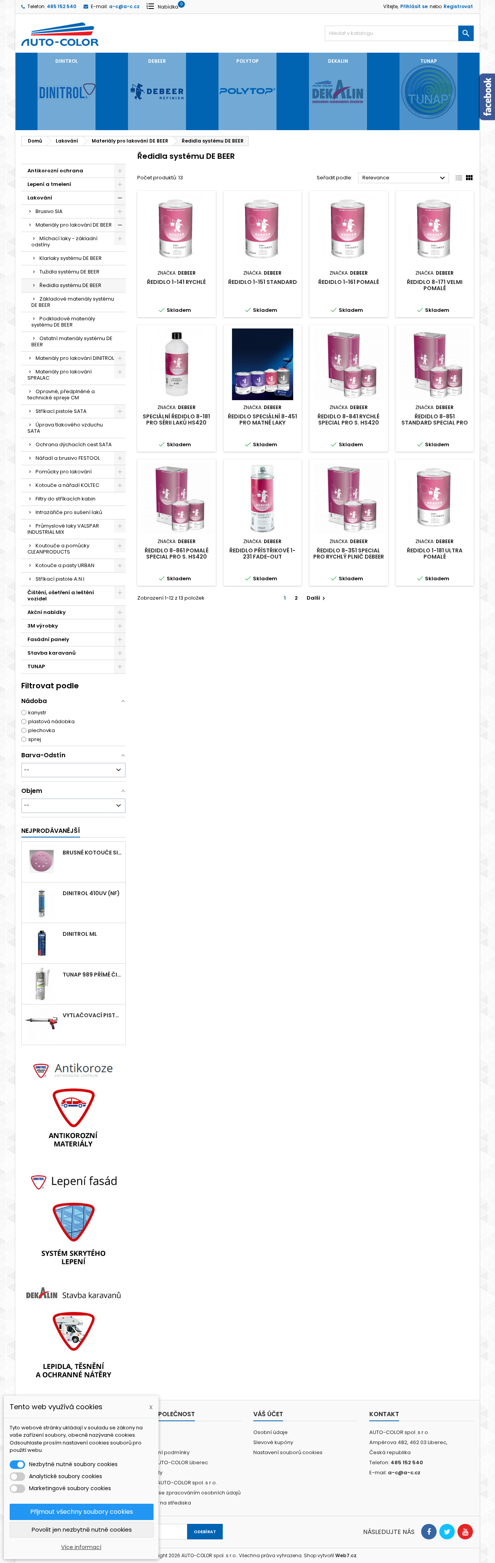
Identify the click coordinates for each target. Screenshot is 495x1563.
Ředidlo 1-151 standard (262, 282)
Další (317, 598)
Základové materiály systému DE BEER (72, 302)
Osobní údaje (270, 1432)
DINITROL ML (80, 934)
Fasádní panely (48, 639)
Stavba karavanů (51, 653)
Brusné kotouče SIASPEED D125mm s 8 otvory (92, 852)
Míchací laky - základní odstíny (64, 241)
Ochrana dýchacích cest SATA (74, 444)
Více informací (81, 1547)
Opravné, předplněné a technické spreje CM (61, 394)
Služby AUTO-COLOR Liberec (172, 1462)
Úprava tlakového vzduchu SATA (65, 428)
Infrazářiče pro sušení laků (69, 512)
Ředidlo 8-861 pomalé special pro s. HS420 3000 (176, 557)
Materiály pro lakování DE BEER (74, 225)
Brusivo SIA (49, 211)
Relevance (404, 178)
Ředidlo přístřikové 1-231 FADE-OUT (262, 554)
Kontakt (384, 1414)
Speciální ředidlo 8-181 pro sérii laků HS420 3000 (176, 423)
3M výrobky (42, 625)
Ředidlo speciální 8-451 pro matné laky (262, 419)
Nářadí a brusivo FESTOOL (68, 458)
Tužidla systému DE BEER (69, 271)
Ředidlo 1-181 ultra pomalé (435, 554)
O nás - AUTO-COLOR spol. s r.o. (177, 1482)
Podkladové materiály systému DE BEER (63, 321)
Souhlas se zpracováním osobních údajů (189, 1492)
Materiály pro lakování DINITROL (75, 358)
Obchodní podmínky (163, 1452)
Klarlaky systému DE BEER (70, 258)
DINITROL (66, 61)
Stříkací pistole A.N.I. (60, 579)
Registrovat (458, 6)
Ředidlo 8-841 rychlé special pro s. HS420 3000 (348, 423)
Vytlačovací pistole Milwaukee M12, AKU (92, 1015)
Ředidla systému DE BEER (70, 285)
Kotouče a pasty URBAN (65, 565)
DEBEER (157, 61)
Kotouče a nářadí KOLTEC (67, 485)
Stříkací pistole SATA (61, 411)
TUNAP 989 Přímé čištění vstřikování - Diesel (92, 975)
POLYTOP (247, 61)
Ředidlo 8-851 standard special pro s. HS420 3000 (434, 423)
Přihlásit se (414, 6)
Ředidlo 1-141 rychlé (176, 282)
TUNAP (428, 61)
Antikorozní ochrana (55, 170)
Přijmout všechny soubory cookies (81, 1511)
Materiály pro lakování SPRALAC (59, 375)
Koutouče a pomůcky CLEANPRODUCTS (58, 548)
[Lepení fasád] (73, 1218)
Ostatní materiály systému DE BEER (72, 341)
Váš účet (268, 1414)
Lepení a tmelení (49, 184)
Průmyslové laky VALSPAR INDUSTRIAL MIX (63, 529)
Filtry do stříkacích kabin (66, 498)
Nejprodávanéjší (50, 830)
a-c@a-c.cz (124, 6)
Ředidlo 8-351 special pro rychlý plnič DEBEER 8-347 (348, 557)
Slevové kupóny (273, 1442)
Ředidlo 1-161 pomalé (348, 282)
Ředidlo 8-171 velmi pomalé (435, 285)
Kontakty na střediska (164, 1502)
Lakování (39, 197)
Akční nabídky (46, 612)
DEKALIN (338, 61)
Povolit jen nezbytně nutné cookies (82, 1529)
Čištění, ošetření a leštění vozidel (60, 595)
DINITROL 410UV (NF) (91, 893)
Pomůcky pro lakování (64, 471)
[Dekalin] (73, 1331)
